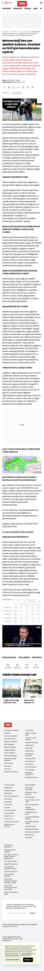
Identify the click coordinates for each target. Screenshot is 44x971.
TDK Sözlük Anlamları (29, 789)
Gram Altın (8, 799)
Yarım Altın (8, 805)
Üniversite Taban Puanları (31, 793)
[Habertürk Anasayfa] (22, 3)
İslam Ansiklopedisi (32, 805)
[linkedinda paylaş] (13, 87)
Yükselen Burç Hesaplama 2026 (10, 868)
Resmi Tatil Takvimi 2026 (11, 893)
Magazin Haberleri (10, 742)
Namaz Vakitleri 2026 (30, 734)
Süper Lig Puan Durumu (9, 825)
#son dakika (24, 657)
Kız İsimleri (28, 838)
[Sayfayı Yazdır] (28, 87)
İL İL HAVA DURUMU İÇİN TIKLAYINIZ (17, 531)
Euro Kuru (7, 769)
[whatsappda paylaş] (18, 87)
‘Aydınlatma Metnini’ (12, 955)
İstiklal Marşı (29, 745)
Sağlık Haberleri (9, 750)
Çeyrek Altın (8, 802)
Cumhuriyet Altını (10, 810)
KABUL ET (28, 960)
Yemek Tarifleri (9, 785)
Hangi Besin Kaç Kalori (31, 813)
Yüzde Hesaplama (10, 871)
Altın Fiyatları (8, 763)
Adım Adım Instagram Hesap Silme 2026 (10, 887)
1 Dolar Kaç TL (9, 816)
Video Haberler (30, 785)
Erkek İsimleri (29, 835)
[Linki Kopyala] (32, 87)
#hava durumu (9, 657)
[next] (40, 692)
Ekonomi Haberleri (10, 736)
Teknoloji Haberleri (10, 756)
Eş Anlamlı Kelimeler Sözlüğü (32, 818)
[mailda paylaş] (23, 87)
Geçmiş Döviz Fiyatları (9, 875)
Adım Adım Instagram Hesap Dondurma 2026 (10, 881)
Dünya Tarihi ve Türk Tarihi (32, 801)
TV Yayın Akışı (30, 770)
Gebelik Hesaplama (11, 864)
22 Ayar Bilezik (9, 813)
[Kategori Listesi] (41, 3)
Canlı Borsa (29, 730)
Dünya (27, 8)
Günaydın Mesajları (11, 796)
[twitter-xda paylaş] (9, 87)
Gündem (6, 8)
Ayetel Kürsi (8, 788)
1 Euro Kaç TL (8, 819)
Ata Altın (7, 807)
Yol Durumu (29, 764)
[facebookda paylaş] (4, 87)
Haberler (5, 32)
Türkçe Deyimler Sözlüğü (9, 851)
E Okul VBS (28, 748)
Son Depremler (30, 759)
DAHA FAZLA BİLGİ (12, 960)
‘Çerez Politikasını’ (27, 954)
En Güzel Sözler (30, 826)
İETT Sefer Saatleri (10, 861)
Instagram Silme (31, 777)
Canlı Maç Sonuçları (11, 822)
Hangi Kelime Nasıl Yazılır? (31, 822)
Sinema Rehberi (30, 767)
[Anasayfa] (8, 725)
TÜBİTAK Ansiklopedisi (29, 808)
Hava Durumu (24, 32)
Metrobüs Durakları (31, 829)
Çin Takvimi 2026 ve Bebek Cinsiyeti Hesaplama (11, 856)
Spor (35, 8)
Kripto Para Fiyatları (11, 772)
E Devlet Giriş (29, 751)
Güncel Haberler (10, 739)
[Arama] (3, 3)
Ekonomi (17, 8)
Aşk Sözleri (8, 793)
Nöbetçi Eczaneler (31, 743)
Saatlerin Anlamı (10, 791)
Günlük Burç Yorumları (29, 755)
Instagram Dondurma (29, 774)
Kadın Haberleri (9, 753)
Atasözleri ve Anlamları (8, 846)
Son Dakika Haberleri (11, 730)
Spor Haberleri (9, 744)
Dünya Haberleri (9, 747)
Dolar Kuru (7, 766)
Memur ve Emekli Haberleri (10, 759)
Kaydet (32, 913)
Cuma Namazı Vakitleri (30, 739)
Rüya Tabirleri (30, 797)
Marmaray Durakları (32, 832)
